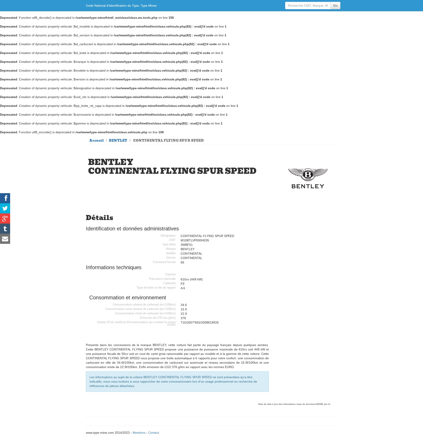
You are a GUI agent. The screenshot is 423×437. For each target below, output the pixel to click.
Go (335, 5)
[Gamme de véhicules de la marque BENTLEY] (308, 178)
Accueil (96, 140)
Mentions (139, 432)
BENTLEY (118, 140)
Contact (153, 432)
